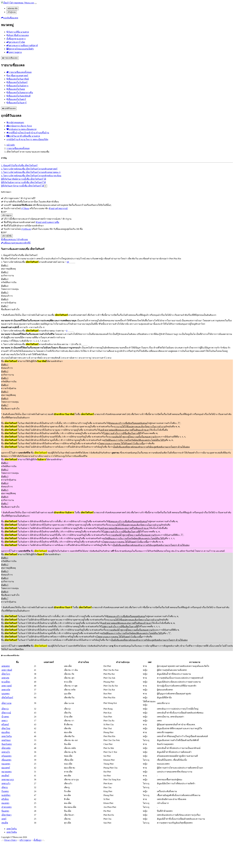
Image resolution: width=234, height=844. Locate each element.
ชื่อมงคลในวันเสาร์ (18, 103)
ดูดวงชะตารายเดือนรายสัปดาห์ (23, 45)
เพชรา (4, 720)
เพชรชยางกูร (7, 779)
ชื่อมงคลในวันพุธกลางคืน (21, 92)
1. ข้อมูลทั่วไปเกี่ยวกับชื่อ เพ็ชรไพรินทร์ (19, 165)
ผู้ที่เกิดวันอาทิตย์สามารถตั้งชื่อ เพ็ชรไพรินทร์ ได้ (23, 179)
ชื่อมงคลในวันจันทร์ (18, 82)
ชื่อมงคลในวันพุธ (17, 89)
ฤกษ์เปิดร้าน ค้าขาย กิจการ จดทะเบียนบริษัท (27, 139)
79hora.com (28, 3)
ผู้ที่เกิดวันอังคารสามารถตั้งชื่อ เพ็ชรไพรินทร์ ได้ (23, 182)
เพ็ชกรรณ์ (6, 713)
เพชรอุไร (5, 752)
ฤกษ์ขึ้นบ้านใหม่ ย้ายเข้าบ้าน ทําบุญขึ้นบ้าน (29, 132)
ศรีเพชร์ (5, 724)
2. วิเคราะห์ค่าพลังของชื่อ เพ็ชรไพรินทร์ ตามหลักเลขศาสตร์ (29, 169)
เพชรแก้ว (5, 783)
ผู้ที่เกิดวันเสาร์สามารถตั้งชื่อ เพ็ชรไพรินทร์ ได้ (22, 186)
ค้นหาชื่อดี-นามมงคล (19, 35)
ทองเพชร (5, 764)
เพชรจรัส (5, 690)
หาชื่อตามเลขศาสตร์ (18, 75)
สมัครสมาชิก (13, 8)
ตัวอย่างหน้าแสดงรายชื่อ (47, 222)
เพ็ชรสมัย (5, 748)
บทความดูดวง (15, 52)
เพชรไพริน (6, 736)
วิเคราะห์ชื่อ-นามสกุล (19, 32)
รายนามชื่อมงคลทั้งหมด (20, 72)
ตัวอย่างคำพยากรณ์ (58, 208)
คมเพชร (5, 803)
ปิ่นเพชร (5, 811)
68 (68, 262)
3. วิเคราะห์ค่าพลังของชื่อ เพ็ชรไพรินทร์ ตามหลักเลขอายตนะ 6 (30, 172)
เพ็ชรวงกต (6, 703)
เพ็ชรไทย (5, 728)
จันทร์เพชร (6, 744)
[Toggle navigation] (36, 3)
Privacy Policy (10, 840)
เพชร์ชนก (6, 740)
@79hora (25, 208)
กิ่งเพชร (5, 791)
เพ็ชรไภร (5, 674)
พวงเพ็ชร (5, 682)
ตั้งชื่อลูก (38, 840)
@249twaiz (26, 229)
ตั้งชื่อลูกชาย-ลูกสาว (16, 39)
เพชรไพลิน (11, 832)
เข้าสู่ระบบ (12, 12)
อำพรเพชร (6, 807)
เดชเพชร (5, 666)
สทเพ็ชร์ (5, 775)
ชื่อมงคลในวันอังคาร (18, 86)
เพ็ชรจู (4, 787)
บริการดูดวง (7, 215)
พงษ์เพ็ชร (5, 795)
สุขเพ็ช (4, 823)
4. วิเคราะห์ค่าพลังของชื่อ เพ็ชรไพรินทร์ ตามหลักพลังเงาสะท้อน (31, 175)
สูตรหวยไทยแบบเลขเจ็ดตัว (21, 49)
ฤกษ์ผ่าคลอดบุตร (16, 122)
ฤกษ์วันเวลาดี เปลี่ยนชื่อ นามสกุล (24, 136)
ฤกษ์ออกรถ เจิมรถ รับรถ (20, 126)
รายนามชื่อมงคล (10, 58)
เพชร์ (3, 819)
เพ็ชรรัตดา (6, 815)
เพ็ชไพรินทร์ (7, 697)
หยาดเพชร (6, 772)
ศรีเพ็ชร (5, 799)
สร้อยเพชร (6, 756)
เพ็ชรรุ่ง (5, 709)
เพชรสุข (5, 678)
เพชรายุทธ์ (6, 686)
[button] (9, 18)
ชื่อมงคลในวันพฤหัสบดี (19, 96)
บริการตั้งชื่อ (7, 236)
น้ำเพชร (5, 716)
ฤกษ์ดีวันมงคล (10, 108)
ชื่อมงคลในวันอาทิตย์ (19, 79)
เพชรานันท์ (6, 670)
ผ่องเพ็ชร (5, 732)
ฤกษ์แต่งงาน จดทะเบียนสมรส (22, 129)
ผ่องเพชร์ (5, 768)
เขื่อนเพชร (6, 760)
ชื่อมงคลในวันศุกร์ (17, 99)
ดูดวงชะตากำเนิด (17, 42)
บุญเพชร (5, 693)
